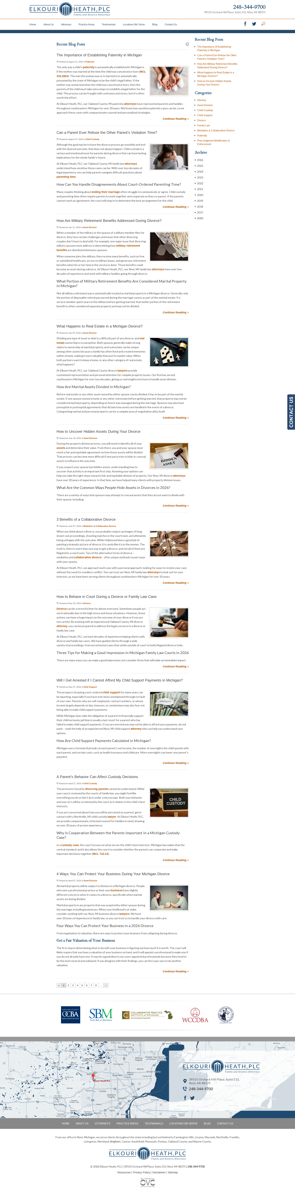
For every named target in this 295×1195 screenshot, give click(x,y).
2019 (199, 200)
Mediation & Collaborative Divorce (100, 526)
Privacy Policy (141, 1172)
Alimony (201, 100)
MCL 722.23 (100, 853)
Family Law (203, 125)
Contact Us (171, 24)
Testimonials (109, 24)
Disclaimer (158, 1172)
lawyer (112, 816)
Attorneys (66, 24)
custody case (70, 845)
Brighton (115, 1141)
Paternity (90, 62)
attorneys (130, 103)
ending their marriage (106, 192)
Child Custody (92, 139)
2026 (199, 160)
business (117, 890)
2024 (199, 171)
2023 (199, 177)
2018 (199, 206)
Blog (154, 24)
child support (111, 692)
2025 (199, 165)
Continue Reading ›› (176, 118)
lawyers (122, 370)
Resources (124, 1172)
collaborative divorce (88, 557)
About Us (48, 24)
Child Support (90, 687)
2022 (199, 183)
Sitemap (173, 1172)
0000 (199, 218)
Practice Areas (86, 24)
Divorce (87, 603)
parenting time (66, 176)
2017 (199, 212)
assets (61, 447)
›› (106, 985)
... (101, 985)
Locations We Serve (134, 24)
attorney (62, 626)
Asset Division (90, 227)
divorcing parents (96, 788)
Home (33, 24)
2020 (199, 195)
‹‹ (59, 985)
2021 (199, 189)
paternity (88, 67)
